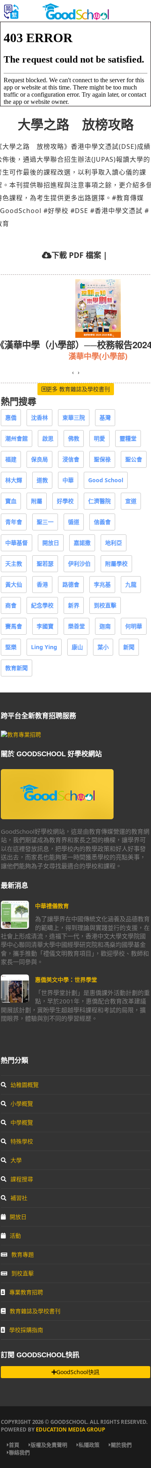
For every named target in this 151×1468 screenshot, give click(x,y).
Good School (105, 480)
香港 (42, 584)
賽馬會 (13, 626)
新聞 (128, 647)
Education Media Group (70, 1429)
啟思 (48, 438)
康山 (77, 647)
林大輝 (13, 480)
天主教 (13, 563)
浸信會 (70, 459)
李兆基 (102, 584)
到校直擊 (105, 605)
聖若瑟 (45, 563)
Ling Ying (44, 647)
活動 (15, 1235)
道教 (42, 480)
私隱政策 (89, 1444)
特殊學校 (21, 1141)
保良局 (39, 459)
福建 (11, 459)
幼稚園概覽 (24, 1084)
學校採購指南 (26, 1330)
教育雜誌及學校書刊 (35, 1311)
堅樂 (11, 647)
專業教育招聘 (26, 1292)
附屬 (36, 501)
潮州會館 (16, 438)
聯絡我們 (19, 1452)
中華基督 (16, 542)
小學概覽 (21, 1103)
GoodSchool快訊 (77, 1372)
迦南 (105, 626)
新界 (73, 605)
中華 (68, 480)
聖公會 (133, 459)
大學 (16, 1160)
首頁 (14, 1444)
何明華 (133, 626)
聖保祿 (102, 459)
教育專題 (22, 1254)
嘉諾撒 (82, 542)
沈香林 (39, 417)
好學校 (65, 501)
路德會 (70, 584)
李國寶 (45, 626)
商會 (11, 605)
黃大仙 (13, 584)
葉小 (103, 647)
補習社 (18, 1198)
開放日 (50, 542)
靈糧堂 (128, 438)
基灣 (105, 417)
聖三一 (45, 522)
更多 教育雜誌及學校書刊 (78, 389)
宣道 (131, 501)
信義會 (102, 522)
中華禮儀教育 (52, 906)
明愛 (99, 438)
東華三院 (73, 417)
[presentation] (73, 372)
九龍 (131, 584)
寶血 (11, 501)
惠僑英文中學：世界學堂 (66, 979)
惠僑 (11, 417)
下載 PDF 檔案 (76, 255)
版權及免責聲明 (49, 1444)
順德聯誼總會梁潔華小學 (51, 356)
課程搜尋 (21, 1179)
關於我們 (121, 1444)
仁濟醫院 (99, 501)
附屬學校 (116, 563)
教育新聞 (16, 668)
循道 (73, 522)
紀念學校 (42, 605)
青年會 (13, 522)
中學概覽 (21, 1122)
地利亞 (113, 542)
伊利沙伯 (79, 563)
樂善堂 (76, 626)
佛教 (73, 438)
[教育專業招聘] (21, 734)
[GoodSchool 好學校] (76, 17)
